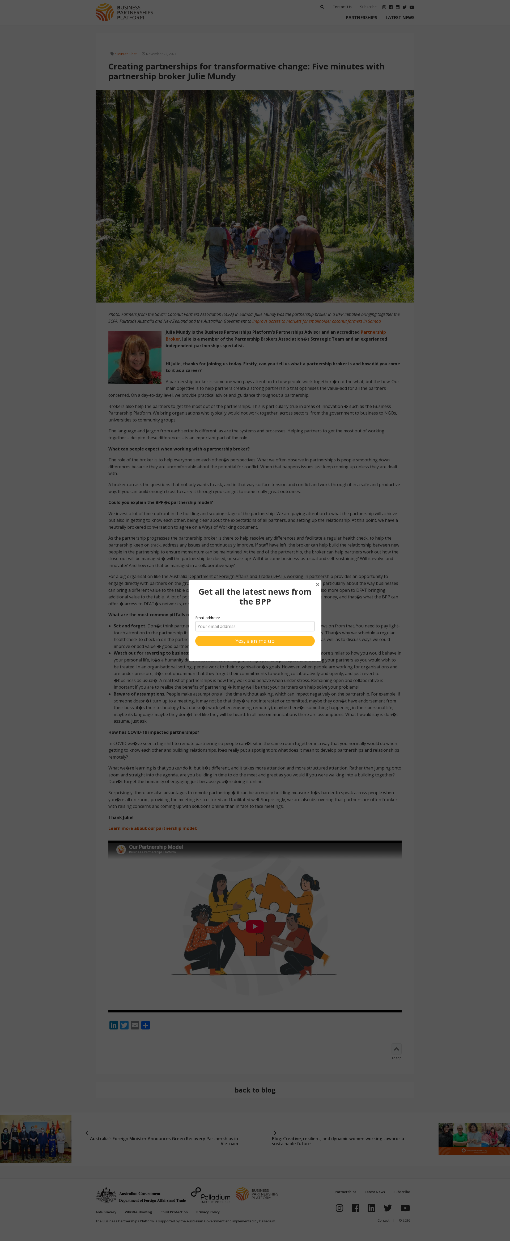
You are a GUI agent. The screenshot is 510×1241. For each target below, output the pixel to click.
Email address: (207, 617)
